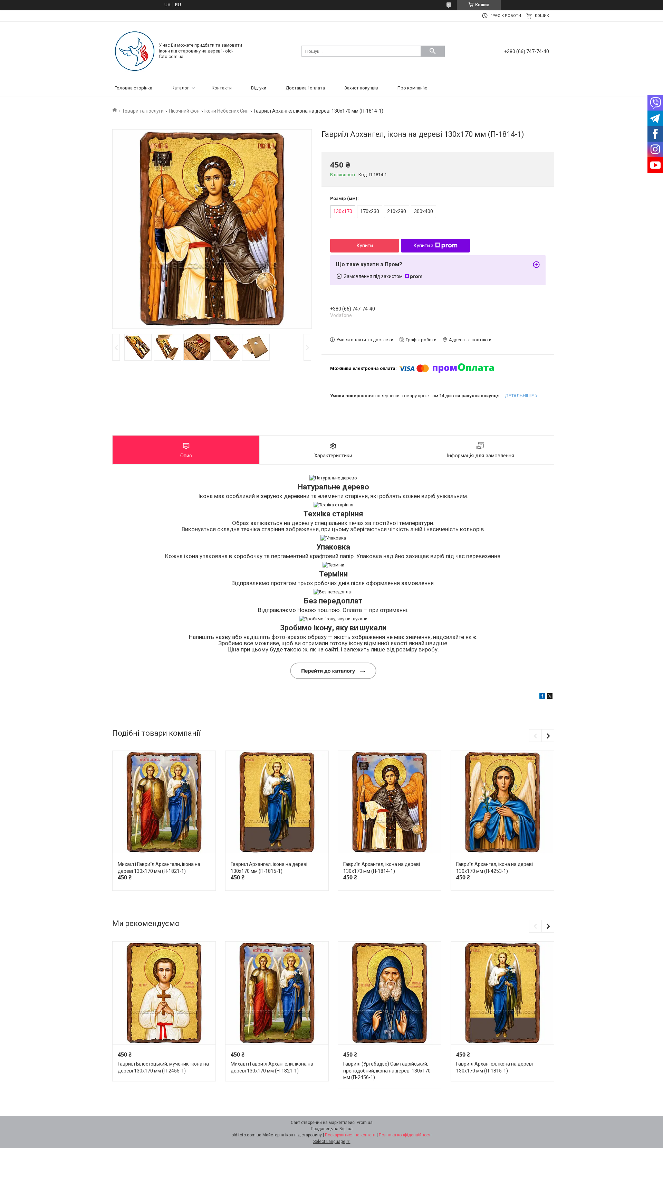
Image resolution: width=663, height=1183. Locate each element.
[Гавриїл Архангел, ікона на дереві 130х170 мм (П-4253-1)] (502, 802)
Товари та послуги (143, 111)
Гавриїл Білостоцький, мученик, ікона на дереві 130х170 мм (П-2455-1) (163, 1067)
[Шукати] (433, 51)
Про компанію (412, 87)
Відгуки (258, 87)
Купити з (423, 245)
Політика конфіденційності (405, 1135)
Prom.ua (365, 1122)
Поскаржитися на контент (350, 1135)
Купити (365, 245)
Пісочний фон (184, 111)
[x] (549, 697)
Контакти (222, 87)
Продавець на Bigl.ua (332, 1128)
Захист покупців (361, 87)
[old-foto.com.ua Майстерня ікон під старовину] (134, 50)
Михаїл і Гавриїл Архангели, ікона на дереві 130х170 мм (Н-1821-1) (159, 867)
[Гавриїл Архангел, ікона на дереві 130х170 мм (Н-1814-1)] (389, 802)
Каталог (180, 87)
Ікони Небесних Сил (226, 111)
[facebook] (542, 697)
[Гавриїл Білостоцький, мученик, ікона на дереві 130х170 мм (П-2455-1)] (164, 993)
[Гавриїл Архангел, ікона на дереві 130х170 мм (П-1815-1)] (276, 802)
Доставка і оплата (305, 87)
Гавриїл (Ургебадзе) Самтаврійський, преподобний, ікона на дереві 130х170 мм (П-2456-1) (387, 1070)
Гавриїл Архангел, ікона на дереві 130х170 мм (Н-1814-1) (381, 867)
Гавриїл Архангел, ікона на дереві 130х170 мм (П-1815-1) (269, 867)
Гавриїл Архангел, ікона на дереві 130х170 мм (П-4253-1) (494, 867)
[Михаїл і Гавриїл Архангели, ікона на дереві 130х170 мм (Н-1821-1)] (164, 802)
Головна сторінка (133, 87)
